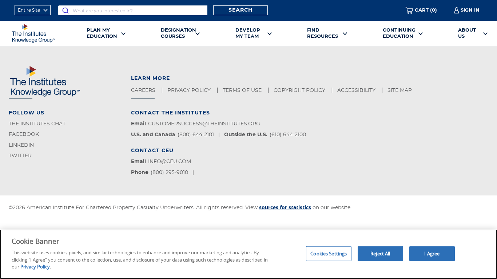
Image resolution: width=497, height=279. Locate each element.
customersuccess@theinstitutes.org (204, 123)
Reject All (380, 253)
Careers (144, 90)
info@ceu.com (169, 161)
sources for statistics (285, 207)
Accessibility (357, 90)
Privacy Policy (189, 90)
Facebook (24, 134)
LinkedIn (21, 145)
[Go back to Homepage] (41, 33)
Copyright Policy (300, 90)
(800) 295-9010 (169, 172)
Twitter (20, 155)
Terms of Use (243, 90)
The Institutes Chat (37, 123)
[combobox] (132, 10)
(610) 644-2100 (288, 134)
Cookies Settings (328, 253)
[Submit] (65, 10)
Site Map (400, 90)
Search (240, 10)
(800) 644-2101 (196, 134)
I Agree (432, 253)
